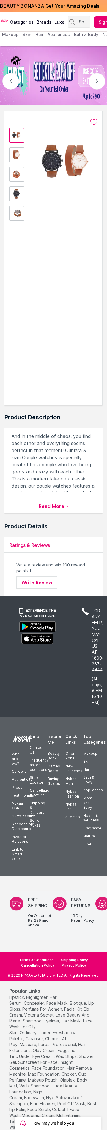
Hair (86, 769)
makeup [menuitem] (10, 34)
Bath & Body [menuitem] (86, 34)
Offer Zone (70, 755)
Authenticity (22, 779)
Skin (87, 761)
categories (22, 22)
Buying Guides (54, 781)
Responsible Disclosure (23, 826)
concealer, (34, 1003)
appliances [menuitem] (59, 34)
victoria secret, (39, 1014)
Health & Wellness (91, 817)
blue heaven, (43, 1103)
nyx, (50, 1097)
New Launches (73, 768)
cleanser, (35, 1038)
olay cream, (44, 1050)
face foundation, (49, 1068)
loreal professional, (57, 1044)
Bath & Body (88, 779)
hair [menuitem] (39, 34)
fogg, (63, 1050)
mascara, (28, 1044)
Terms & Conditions (36, 960)
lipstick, (17, 997)
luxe (59, 22)
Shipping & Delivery (37, 808)
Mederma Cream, (38, 1115)
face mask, (57, 1003)
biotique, (78, 1003)
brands (44, 22)
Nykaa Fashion (72, 793)
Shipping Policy (74, 960)
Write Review (36, 582)
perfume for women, (42, 1009)
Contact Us (36, 749)
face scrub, (39, 1109)
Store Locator (36, 780)
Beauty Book (54, 755)
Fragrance (92, 828)
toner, (45, 1032)
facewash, (34, 1097)
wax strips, (67, 1056)
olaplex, (68, 1079)
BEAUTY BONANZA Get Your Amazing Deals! (50, 6)
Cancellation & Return (40, 792)
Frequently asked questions (39, 765)
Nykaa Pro (70, 806)
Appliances (93, 790)
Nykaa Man (70, 781)
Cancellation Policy (37, 965)
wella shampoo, (35, 1085)
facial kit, (73, 1009)
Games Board (54, 768)
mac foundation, (44, 1074)
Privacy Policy (74, 965)
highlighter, (37, 997)
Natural (89, 836)
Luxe (87, 844)
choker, (69, 1074)
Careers (19, 771)
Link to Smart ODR (17, 854)
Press (17, 787)
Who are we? (16, 759)
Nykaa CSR (17, 805)
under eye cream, (37, 1056)
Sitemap (72, 817)
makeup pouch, (43, 1079)
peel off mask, (71, 1103)
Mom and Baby (87, 803)
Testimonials (23, 795)
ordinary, (28, 1032)
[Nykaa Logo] (4, 20)
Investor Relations (20, 839)
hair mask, (72, 1020)
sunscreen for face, (38, 1062)
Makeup (90, 753)
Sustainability (23, 816)
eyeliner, (52, 1020)
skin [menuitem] (27, 34)
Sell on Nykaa (36, 822)
